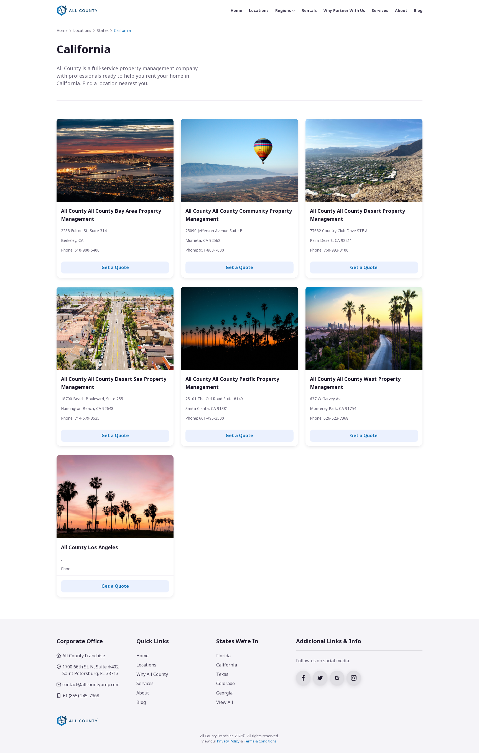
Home (62, 30)
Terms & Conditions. (260, 741)
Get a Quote (115, 267)
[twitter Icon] (321, 677)
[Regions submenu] (293, 10)
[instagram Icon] (354, 677)
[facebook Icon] (304, 677)
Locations (82, 30)
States (103, 30)
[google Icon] (338, 677)
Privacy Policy (228, 741)
